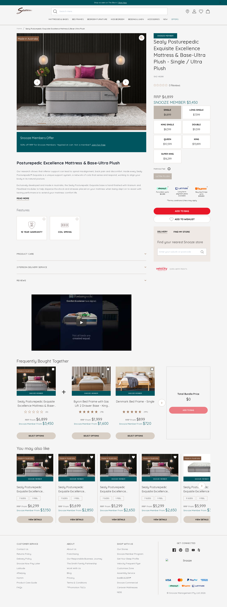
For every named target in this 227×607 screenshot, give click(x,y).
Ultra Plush (163, 176)
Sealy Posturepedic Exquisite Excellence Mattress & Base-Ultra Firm (159, 489)
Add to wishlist (185, 219)
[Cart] (207, 11)
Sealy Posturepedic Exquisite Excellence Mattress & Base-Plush (31, 489)
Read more (23, 198)
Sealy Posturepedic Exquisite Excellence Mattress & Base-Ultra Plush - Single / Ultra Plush (36, 404)
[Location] (187, 11)
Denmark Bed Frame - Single (135, 401)
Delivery (162, 231)
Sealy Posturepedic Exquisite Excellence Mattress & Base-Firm (114, 489)
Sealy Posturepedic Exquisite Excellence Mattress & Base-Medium (74, 489)
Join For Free (98, 144)
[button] (81, 81)
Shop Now (122, 2)
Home (19, 28)
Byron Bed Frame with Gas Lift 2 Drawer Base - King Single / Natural (91, 404)
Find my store (182, 231)
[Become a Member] (194, 11)
